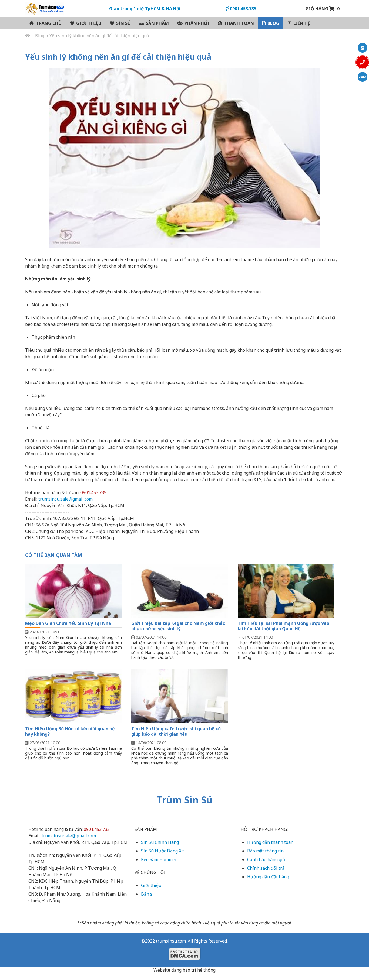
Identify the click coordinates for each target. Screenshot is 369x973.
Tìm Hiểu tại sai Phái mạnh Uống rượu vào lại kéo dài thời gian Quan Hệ (283, 626)
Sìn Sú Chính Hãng (160, 842)
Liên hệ (301, 23)
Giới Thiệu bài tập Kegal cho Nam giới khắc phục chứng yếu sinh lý (178, 626)
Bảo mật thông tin (265, 851)
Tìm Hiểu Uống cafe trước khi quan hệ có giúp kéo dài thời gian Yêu (176, 731)
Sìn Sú (123, 23)
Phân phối (197, 23)
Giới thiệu (89, 23)
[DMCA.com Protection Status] (184, 959)
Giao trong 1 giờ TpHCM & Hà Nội (144, 9)
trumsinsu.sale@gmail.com (65, 499)
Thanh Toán (239, 23)
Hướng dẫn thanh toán (270, 842)
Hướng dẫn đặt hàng (268, 877)
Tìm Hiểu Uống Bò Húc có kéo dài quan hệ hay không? (70, 731)
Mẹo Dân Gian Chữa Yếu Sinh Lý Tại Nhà (68, 623)
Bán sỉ (147, 894)
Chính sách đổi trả (265, 868)
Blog (273, 23)
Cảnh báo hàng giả (266, 859)
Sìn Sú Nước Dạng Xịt (162, 851)
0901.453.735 (242, 9)
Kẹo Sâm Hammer (159, 859)
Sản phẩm (157, 23)
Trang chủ (49, 23)
